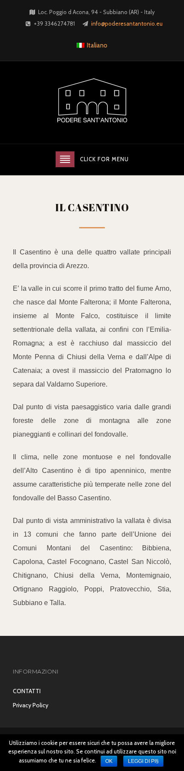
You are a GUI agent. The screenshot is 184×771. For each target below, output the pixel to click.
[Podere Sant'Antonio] (92, 102)
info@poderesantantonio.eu (127, 23)
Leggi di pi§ (143, 761)
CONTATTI (27, 691)
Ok (109, 761)
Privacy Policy (30, 705)
